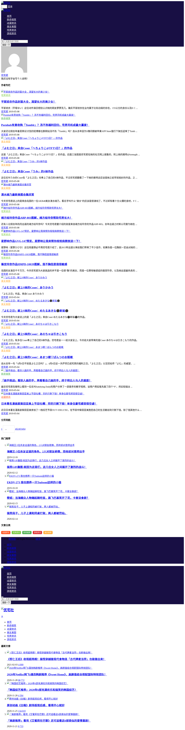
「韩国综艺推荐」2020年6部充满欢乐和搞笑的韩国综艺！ (42, 689)
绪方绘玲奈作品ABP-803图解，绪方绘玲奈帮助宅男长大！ (36, 217)
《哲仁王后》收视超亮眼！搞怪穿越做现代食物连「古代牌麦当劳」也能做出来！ (56, 659)
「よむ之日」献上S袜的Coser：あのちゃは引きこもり (34, 334)
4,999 (20, 664)
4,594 (20, 695)
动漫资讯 (11, 23)
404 (23, 429)
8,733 (20, 726)
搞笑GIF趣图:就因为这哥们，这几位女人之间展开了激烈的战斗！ (47, 467)
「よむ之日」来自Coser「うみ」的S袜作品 (27, 171)
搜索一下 (6, 45)
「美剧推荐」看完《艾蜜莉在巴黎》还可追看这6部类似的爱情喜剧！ (49, 720)
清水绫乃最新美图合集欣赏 (17, 194)
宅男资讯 (11, 30)
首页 (9, 16)
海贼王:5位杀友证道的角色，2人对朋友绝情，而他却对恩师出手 (46, 451)
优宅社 (12, 539)
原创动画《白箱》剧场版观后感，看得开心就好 (36, 705)
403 (20, 429)
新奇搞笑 (11, 19)
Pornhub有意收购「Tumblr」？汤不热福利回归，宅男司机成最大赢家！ (45, 125)
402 (16, 429)
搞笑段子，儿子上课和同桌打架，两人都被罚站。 (37, 513)
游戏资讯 (11, 33)
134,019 (22, 711)
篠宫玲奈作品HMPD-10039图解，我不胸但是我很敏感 (34, 264)
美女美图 (11, 26)
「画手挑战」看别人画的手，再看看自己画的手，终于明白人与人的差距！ (46, 380)
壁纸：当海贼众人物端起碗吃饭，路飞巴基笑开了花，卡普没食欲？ (48, 497)
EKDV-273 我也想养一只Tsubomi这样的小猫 (34, 482)
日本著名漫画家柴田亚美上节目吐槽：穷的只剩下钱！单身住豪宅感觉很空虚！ (49, 403)
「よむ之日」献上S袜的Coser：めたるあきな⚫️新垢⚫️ (34, 310)
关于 (38, 539)
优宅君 (4, 75)
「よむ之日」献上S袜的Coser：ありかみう (27, 287)
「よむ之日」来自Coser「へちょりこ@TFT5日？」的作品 (36, 148)
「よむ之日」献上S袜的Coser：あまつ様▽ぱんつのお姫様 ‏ (37, 357)
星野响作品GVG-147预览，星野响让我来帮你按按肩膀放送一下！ (41, 241)
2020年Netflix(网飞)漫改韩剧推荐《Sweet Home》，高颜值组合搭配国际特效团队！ (57, 674)
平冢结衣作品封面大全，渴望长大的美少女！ (28, 101)
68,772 (21, 680)
